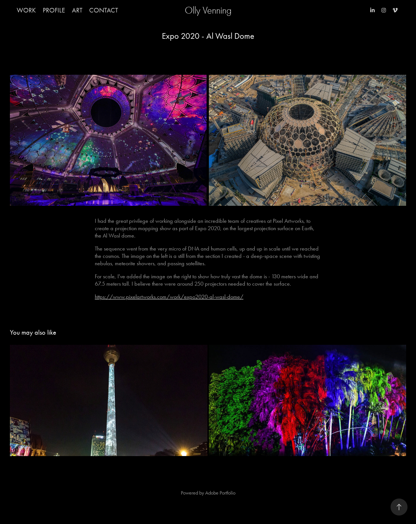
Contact (103, 10)
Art (77, 10)
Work (26, 10)
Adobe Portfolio (220, 493)
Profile (54, 10)
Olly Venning (208, 10)
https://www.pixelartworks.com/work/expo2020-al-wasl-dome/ (169, 296)
